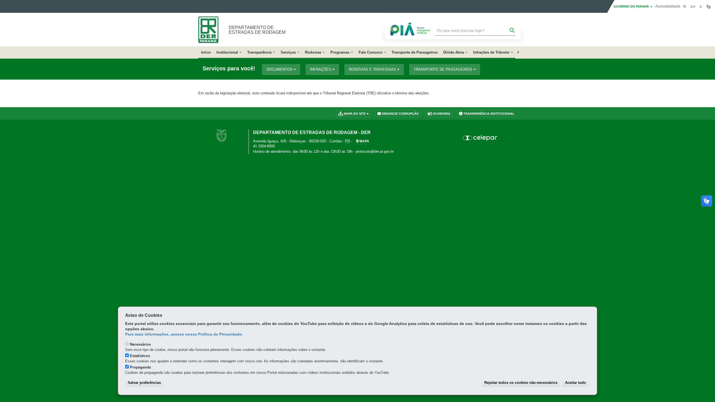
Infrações (321, 69)
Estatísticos (140, 356)
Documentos (280, 69)
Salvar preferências (144, 383)
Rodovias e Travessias (373, 69)
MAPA (364, 141)
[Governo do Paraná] (221, 135)
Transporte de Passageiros (443, 69)
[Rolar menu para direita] (518, 52)
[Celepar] (480, 138)
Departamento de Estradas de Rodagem (257, 30)
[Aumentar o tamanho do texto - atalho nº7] (693, 6)
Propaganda (140, 367)
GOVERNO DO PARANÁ (632, 6)
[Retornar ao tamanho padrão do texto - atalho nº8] (700, 6)
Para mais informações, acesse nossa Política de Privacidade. (184, 334)
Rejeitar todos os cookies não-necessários (520, 383)
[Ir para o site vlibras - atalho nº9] (708, 6)
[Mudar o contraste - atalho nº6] (685, 6)
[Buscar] (512, 30)
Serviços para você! (228, 68)
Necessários (140, 344)
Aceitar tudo (575, 383)
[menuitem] (229, 52)
